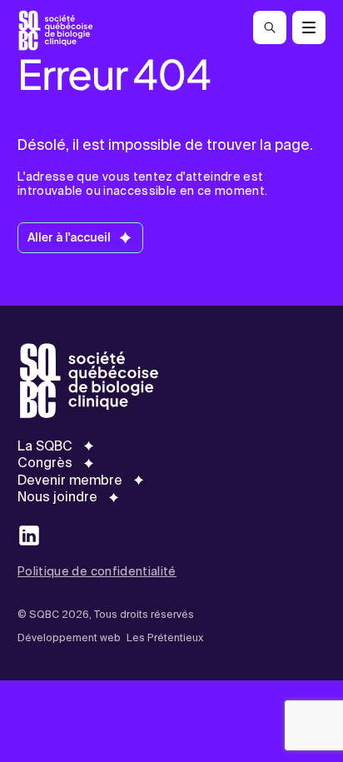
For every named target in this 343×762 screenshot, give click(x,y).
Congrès (44, 463)
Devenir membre (69, 480)
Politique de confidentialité (96, 572)
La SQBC (44, 446)
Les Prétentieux (165, 638)
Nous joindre (57, 497)
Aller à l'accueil (69, 237)
